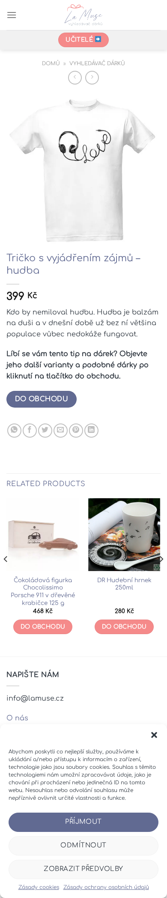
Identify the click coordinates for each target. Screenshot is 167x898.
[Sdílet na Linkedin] (91, 430)
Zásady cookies (38, 887)
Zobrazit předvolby (83, 869)
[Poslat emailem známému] (61, 430)
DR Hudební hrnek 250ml (124, 584)
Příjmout (83, 821)
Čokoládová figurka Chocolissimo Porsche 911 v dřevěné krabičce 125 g (43, 591)
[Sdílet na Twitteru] (45, 430)
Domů (51, 63)
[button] (154, 735)
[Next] (161, 576)
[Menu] (11, 14)
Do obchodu (42, 399)
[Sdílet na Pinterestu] (76, 430)
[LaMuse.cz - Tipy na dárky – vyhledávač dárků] (83, 15)
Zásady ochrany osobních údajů (106, 887)
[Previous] (6, 576)
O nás (17, 718)
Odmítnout (83, 845)
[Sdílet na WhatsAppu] (14, 430)
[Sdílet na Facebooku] (30, 430)
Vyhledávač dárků (97, 63)
